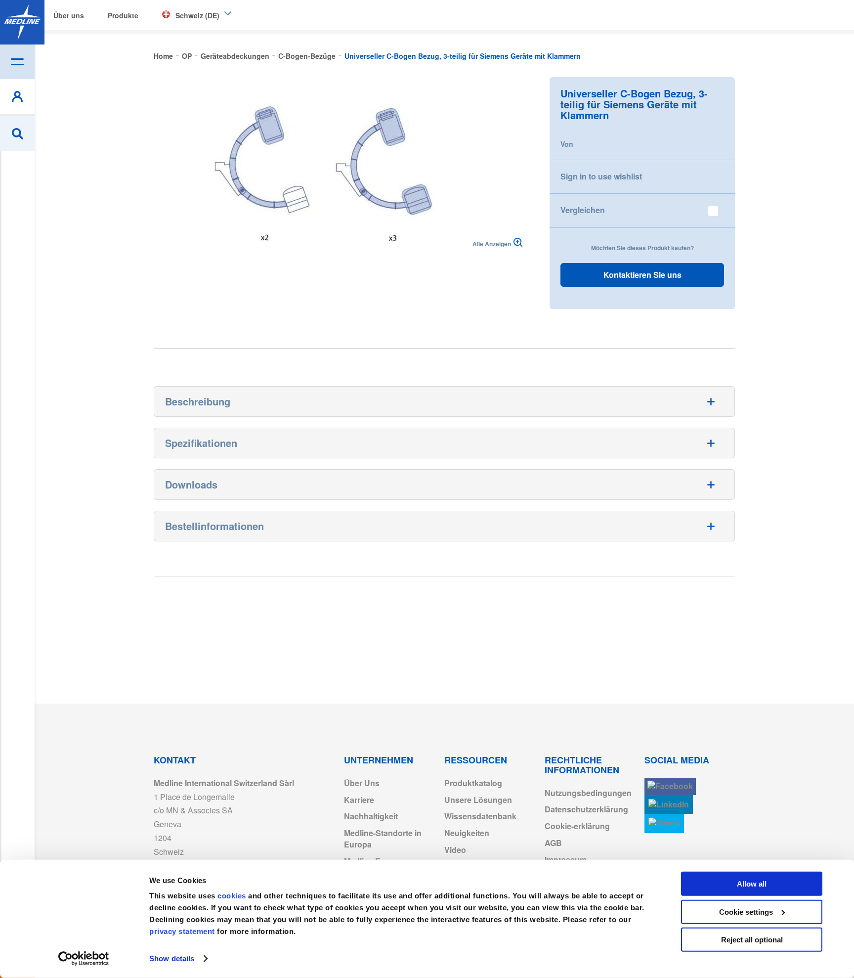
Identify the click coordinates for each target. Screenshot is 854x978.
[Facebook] (670, 786)
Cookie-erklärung (577, 826)
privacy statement (182, 931)
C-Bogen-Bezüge (307, 56)
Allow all (752, 884)
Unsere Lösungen (478, 799)
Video (455, 849)
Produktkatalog (473, 783)
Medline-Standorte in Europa (383, 838)
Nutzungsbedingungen (588, 793)
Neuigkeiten (466, 833)
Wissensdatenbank (480, 816)
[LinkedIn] (668, 804)
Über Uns (362, 783)
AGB (553, 842)
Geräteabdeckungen (235, 56)
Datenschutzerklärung (586, 809)
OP (187, 56)
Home (163, 56)
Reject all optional (752, 939)
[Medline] (22, 22)
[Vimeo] (664, 823)
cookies (232, 895)
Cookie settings (746, 911)
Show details (171, 958)
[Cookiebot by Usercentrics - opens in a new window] (84, 958)
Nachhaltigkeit (371, 816)
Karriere (359, 799)
